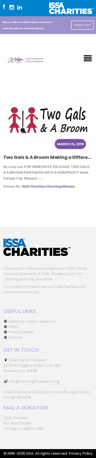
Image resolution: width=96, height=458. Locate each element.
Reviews (15, 337)
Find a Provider (21, 332)
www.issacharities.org (21, 292)
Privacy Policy (81, 453)
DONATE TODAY (82, 25)
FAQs (12, 327)
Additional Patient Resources (32, 321)
